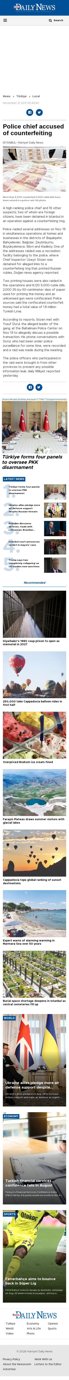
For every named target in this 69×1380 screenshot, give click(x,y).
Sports (52, 1328)
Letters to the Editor (48, 1364)
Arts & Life (34, 1328)
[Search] (50, 20)
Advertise (9, 1369)
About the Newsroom (17, 1364)
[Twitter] (39, 112)
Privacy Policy (11, 1359)
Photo (30, 1333)
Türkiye (21, 96)
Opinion (53, 1323)
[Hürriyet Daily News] (34, 7)
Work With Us (43, 1359)
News (7, 96)
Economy (33, 1323)
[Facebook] (29, 112)
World (9, 1328)
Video (10, 1333)
